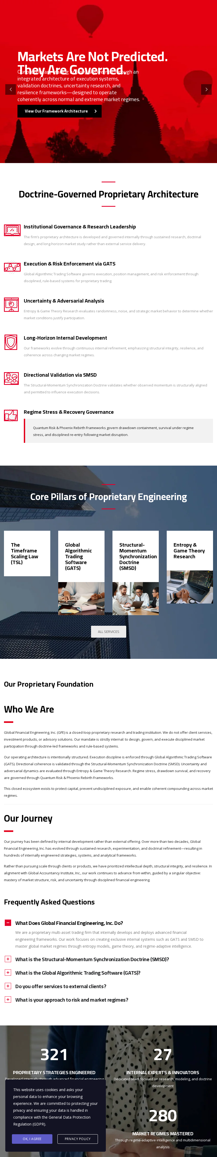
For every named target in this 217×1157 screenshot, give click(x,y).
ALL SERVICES (108, 631)
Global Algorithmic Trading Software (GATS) (78, 556)
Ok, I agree (32, 1139)
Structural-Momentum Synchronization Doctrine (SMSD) (138, 556)
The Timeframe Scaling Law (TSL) (24, 553)
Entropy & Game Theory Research (189, 550)
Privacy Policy (78, 1139)
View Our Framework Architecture (56, 111)
